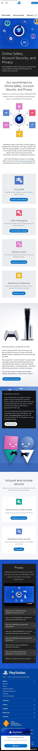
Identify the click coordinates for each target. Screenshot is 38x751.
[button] (19, 199)
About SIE (5, 684)
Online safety (6, 15)
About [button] (5, 681)
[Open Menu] (2, 3)
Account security (18, 15)
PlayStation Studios (8, 689)
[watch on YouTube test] (29, 603)
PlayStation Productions (9, 691)
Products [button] (6, 700)
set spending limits (15, 415)
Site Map (33, 743)
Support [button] (5, 708)
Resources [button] (6, 712)
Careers (5, 686)
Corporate (5, 693)
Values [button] (5, 704)
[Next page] (36, 15)
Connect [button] (5, 716)
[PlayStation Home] (19, 3)
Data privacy (31, 15)
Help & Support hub (26, 161)
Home (4, 677)
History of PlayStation (8, 696)
